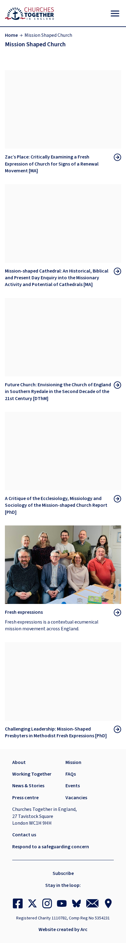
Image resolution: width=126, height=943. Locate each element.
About (19, 762)
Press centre (25, 797)
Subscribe (63, 873)
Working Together (31, 774)
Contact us (24, 834)
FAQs (70, 774)
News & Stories (28, 785)
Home (11, 35)
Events (72, 785)
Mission (73, 762)
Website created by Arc (63, 929)
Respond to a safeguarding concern (50, 846)
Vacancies (76, 797)
